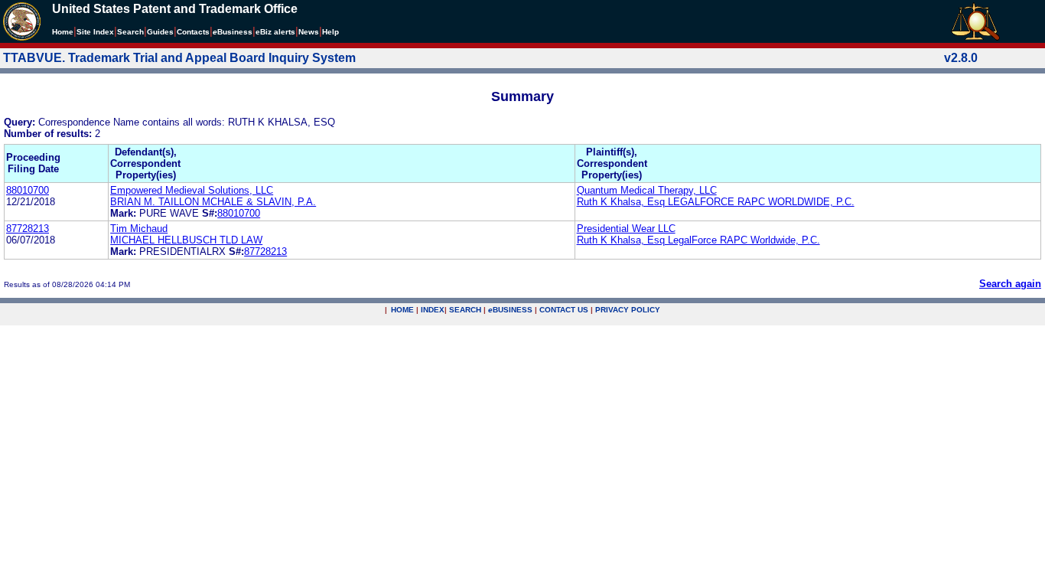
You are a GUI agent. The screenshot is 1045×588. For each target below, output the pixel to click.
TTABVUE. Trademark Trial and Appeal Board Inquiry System (179, 57)
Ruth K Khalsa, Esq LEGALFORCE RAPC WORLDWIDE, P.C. (716, 201)
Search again (1010, 283)
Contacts (193, 32)
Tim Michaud (139, 228)
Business (232, 32)
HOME (402, 309)
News (308, 32)
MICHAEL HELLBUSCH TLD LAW (186, 240)
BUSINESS (510, 309)
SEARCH (465, 309)
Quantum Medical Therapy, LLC (647, 190)
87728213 (27, 228)
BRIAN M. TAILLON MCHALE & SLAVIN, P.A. (213, 201)
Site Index (95, 32)
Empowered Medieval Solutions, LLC (191, 190)
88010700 (27, 190)
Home (62, 32)
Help (330, 32)
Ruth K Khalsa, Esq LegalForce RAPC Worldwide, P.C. (698, 240)
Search (130, 32)
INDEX (432, 309)
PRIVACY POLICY (627, 309)
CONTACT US (563, 309)
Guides (160, 32)
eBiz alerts (275, 32)
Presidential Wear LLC (626, 228)
